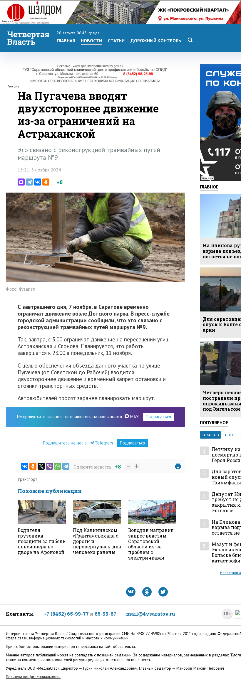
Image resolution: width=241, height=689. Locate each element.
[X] (41, 466)
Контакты (20, 613)
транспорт (28, 479)
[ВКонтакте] (37, 182)
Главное (209, 187)
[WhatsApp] (57, 466)
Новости (91, 40)
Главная (66, 40)
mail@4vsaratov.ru (150, 613)
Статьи (116, 40)
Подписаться (158, 417)
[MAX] (21, 182)
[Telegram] (29, 182)
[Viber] (49, 466)
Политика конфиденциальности (33, 676)
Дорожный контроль (155, 40)
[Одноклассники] (45, 182)
